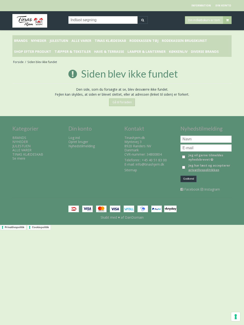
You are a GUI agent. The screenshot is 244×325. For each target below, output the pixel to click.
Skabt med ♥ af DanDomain (122, 217)
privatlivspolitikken (203, 170)
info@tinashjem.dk (150, 164)
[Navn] (206, 138)
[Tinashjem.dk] (38, 21)
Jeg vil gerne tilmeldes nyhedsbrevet (210, 157)
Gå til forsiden (122, 102)
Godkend (188, 178)
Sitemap (130, 170)
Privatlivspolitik (14, 227)
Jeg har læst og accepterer (209, 167)
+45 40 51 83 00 (154, 160)
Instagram (212, 189)
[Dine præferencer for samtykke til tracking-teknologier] (235, 316)
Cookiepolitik (40, 227)
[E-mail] (206, 147)
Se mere (18, 158)
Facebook (191, 189)
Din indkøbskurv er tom (204, 20)
